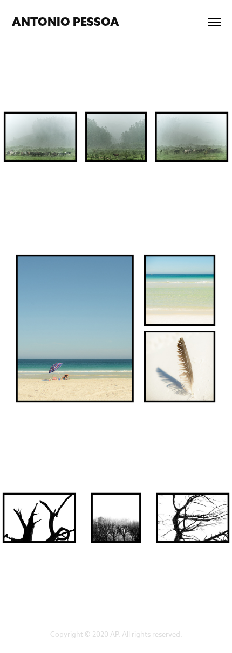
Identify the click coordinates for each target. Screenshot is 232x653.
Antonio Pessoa (65, 21)
